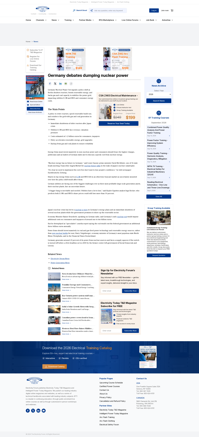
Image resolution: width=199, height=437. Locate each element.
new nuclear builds (60, 233)
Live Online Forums (130, 20)
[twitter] (55, 84)
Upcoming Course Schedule (111, 382)
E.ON (78, 177)
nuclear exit (122, 217)
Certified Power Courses (110, 386)
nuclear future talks (92, 166)
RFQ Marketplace (106, 20)
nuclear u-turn (81, 210)
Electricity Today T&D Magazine (113, 410)
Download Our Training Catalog (35, 67)
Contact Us (104, 390)
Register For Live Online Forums (35, 59)
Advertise (166, 20)
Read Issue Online (36, 101)
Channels (40, 20)
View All (159, 196)
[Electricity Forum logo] (42, 9)
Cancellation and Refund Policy (113, 401)
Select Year (159, 90)
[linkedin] (60, 84)
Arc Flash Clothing (123, 2)
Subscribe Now (130, 291)
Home (28, 20)
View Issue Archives (35, 112)
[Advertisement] (94, 201)
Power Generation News (60, 263)
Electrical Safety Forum (109, 424)
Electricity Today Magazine (79, 2)
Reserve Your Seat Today (119, 123)
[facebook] (50, 84)
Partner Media (85, 20)
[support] (66, 84)
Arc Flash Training (107, 417)
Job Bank (150, 20)
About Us (103, 394)
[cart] (172, 10)
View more (65, 279)
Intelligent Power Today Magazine (102, 2)
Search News (159, 101)
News (54, 20)
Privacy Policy (105, 397)
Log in (154, 10)
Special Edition (35, 105)
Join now (165, 10)
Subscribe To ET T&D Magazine (36, 51)
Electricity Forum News (60, 258)
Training (67, 20)
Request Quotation (158, 255)
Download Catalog (56, 366)
